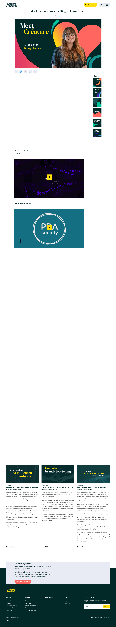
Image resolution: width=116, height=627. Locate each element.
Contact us (67, 603)
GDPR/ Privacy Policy (96, 617)
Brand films (8, 603)
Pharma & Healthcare (30, 608)
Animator (18, 452)
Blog (66, 601)
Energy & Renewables (30, 605)
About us (67, 597)
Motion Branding (10, 608)
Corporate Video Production (12, 605)
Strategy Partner (20, 443)
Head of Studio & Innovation (23, 447)
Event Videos (9, 610)
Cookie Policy (107, 617)
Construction (28, 603)
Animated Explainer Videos (12, 601)
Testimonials (49, 597)
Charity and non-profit (30, 610)
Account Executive (21, 450)
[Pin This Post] (25, 71)
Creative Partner (20, 445)
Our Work (28, 597)
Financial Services (29, 601)
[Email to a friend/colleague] (35, 71)
